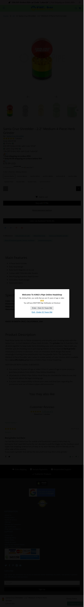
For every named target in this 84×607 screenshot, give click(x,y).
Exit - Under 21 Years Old (42, 312)
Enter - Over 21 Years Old (42, 308)
